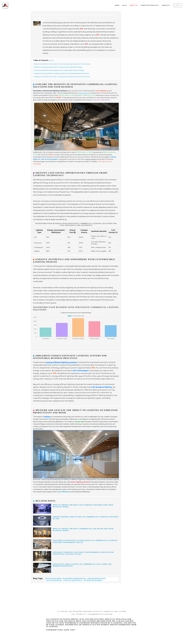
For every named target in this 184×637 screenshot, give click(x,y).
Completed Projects (150, 5)
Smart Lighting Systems (54, 580)
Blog (124, 5)
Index (177, 5)
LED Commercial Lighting (53, 578)
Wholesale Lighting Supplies (93, 580)
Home (117, 5)
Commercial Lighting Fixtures (72, 580)
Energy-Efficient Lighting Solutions (74, 578)
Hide (51, 60)
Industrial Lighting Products (96, 578)
